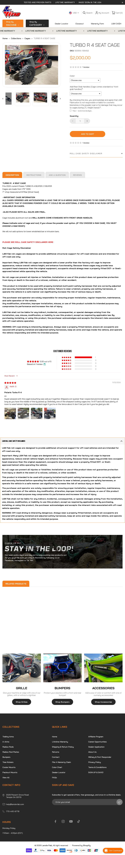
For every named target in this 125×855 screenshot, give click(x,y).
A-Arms (5, 741)
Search (89, 13)
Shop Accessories (103, 702)
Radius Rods (8, 747)
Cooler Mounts (9, 767)
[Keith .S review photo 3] (36, 413)
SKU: (72, 51)
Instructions (33, 175)
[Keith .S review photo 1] (10, 413)
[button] (76, 67)
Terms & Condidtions (97, 767)
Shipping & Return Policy (63, 747)
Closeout (79, 23)
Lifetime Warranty (60, 741)
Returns (55, 752)
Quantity (74, 116)
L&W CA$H (116, 23)
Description (12, 175)
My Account (104, 13)
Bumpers (6, 757)
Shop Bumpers (62, 702)
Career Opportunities (97, 741)
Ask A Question (57, 175)
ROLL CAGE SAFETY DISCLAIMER (86, 153)
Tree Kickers (7, 762)
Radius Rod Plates (10, 752)
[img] (10, 383)
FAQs (54, 777)
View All (5, 777)
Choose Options (12, 634)
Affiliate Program (95, 736)
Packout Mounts (9, 772)
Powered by (81, 845)
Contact (55, 757)
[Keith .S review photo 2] (23, 413)
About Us (92, 752)
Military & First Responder (99, 757)
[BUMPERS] (62, 668)
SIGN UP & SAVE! (95, 772)
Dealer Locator (61, 23)
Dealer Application (96, 747)
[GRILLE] (21, 668)
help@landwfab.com (15, 804)
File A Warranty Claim (61, 762)
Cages (27, 38)
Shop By (11, 23)
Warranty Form (97, 23)
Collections (16, 38)
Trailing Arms (8, 736)
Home (5, 38)
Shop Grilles (21, 702)
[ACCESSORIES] (103, 668)
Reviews (77, 175)
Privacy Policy (94, 762)
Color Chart (57, 767)
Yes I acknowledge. (82, 111)
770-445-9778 (12, 811)
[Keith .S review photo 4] (50, 413)
